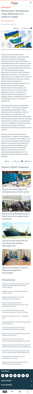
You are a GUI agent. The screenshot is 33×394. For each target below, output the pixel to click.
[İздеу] (27, 392)
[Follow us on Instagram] (15, 375)
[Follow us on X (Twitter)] (6, 375)
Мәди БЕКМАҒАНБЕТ (7, 21)
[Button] (16, 28)
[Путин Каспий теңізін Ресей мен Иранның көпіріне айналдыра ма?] (16, 230)
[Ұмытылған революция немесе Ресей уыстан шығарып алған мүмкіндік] (16, 203)
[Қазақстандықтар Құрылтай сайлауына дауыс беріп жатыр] (16, 179)
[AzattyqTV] (19, 392)
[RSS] (23, 375)
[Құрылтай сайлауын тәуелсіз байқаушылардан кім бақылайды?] (16, 257)
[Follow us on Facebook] (2, 375)
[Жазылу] (27, 375)
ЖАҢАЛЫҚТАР (6, 7)
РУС (12, 392)
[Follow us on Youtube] (11, 375)
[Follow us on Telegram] (19, 375)
